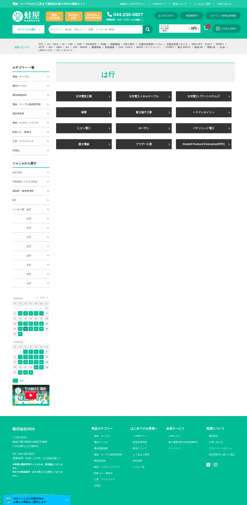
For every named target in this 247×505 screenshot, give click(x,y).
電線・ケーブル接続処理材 (108, 454)
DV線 (103, 44)
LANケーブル (45, 50)
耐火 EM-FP (184, 47)
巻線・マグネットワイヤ (107, 467)
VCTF (41, 47)
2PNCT (220, 44)
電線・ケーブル (102, 436)
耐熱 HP (198, 47)
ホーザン (143, 128)
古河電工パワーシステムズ (204, 96)
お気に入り (174, 436)
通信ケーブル (101, 442)
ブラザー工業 (144, 144)
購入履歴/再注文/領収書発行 (183, 442)
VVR (79, 44)
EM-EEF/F (91, 44)
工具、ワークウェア (104, 479)
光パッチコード (64, 50)
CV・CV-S (52, 44)
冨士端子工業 (144, 112)
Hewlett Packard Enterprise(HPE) (204, 144)
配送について (180, 4)
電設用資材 (100, 460)
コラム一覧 (139, 467)
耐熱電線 (109, 47)
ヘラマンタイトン (203, 112)
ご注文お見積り (228, 28)
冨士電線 (83, 144)
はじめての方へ (166, 15)
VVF (70, 44)
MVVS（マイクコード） (149, 47)
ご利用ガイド (159, 4)
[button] (37, 500)
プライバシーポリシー (220, 448)
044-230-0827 (128, 14)
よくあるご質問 (202, 4)
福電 (84, 112)
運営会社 (213, 436)
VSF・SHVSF (80, 47)
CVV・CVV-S (125, 47)
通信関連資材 (101, 448)
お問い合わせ (224, 4)
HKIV (59, 47)
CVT (40, 44)
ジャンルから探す (24, 163)
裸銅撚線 (115, 44)
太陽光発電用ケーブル (150, 44)
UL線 (222, 47)
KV (67, 47)
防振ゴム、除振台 (103, 473)
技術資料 (137, 460)
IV (63, 44)
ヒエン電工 (84, 128)
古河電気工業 (84, 96)
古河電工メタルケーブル (144, 96)
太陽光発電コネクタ (177, 44)
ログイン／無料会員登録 (223, 15)
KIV (50, 47)
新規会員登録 (140, 442)
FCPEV (170, 47)
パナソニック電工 (203, 128)
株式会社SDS (23, 429)
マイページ (174, 448)
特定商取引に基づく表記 (222, 454)
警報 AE (211, 47)
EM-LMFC (129, 44)
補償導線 (96, 47)
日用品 (97, 485)
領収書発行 (192, 15)
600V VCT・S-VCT (202, 44)
